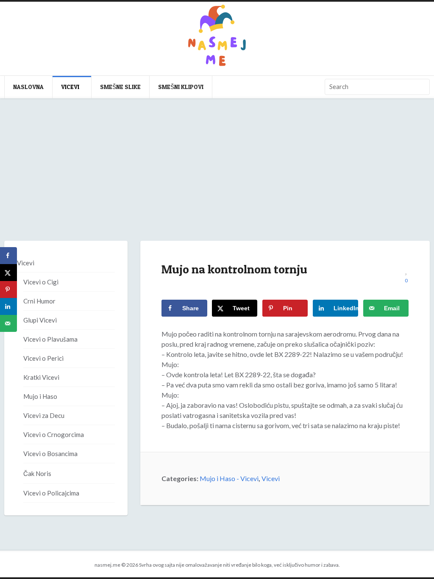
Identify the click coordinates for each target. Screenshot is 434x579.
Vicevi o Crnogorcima (53, 434)
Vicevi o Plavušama (50, 339)
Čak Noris (37, 473)
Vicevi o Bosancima (50, 453)
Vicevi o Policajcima (51, 493)
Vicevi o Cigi (40, 282)
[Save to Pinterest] (8, 289)
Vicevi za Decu (43, 415)
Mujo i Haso (40, 396)
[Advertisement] (217, 178)
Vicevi (70, 86)
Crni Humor (39, 301)
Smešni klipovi (180, 86)
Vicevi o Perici (43, 358)
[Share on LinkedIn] (8, 306)
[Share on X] (8, 272)
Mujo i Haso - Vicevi (229, 478)
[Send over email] (8, 323)
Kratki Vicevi (41, 377)
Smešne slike (120, 86)
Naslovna (28, 86)
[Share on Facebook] (8, 255)
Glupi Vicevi (40, 320)
